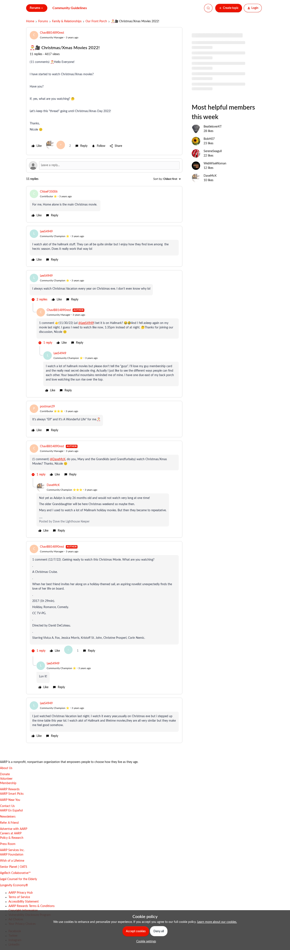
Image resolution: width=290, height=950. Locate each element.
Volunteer (6, 778)
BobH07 (209, 139)
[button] (228, 8)
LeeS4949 (46, 231)
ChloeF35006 (49, 191)
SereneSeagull (213, 151)
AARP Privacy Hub (20, 892)
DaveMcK (53, 485)
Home (30, 21)
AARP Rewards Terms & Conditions (31, 906)
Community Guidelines (69, 8)
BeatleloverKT (213, 126)
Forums (43, 21)
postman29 (47, 406)
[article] (104, 204)
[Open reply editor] (104, 165)
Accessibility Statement (23, 901)
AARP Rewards (10, 789)
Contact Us (7, 806)
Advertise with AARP (13, 829)
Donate (5, 774)
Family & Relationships (67, 21)
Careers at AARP (10, 833)
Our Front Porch (96, 21)
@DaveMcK (57, 459)
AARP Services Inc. (12, 850)
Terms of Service (19, 897)
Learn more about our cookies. (217, 922)
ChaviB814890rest (52, 32)
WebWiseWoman (215, 163)
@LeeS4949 (86, 323)
